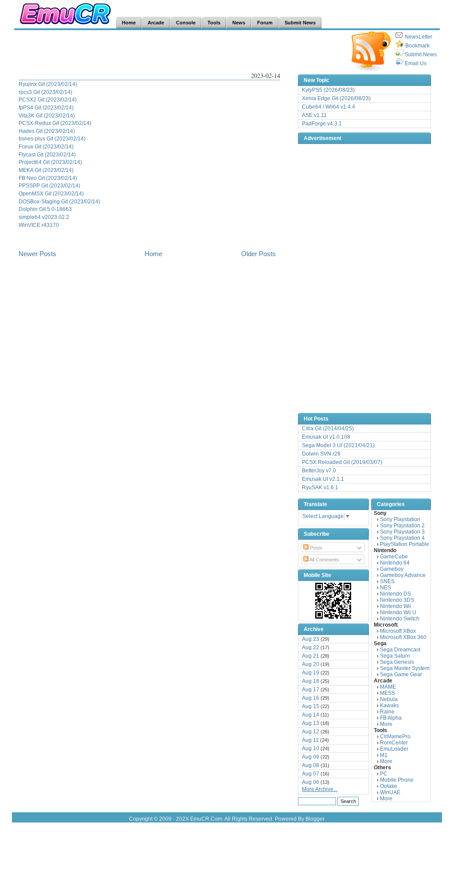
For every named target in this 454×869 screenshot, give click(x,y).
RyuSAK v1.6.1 (320, 487)
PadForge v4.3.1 (322, 124)
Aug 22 (310, 647)
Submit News (421, 54)
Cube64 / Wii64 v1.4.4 (328, 107)
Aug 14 (310, 715)
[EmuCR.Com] (333, 600)
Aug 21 (310, 656)
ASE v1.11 (314, 115)
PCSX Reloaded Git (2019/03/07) (342, 462)
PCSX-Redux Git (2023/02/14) (55, 123)
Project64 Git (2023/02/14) (50, 162)
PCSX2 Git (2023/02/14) (48, 99)
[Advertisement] (180, 51)
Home (153, 253)
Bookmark (417, 46)
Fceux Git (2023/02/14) (46, 146)
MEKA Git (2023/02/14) (46, 170)
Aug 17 (310, 689)
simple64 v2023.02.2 (44, 217)
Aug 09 (310, 757)
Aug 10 (310, 748)
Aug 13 (310, 723)
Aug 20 (310, 664)
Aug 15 (310, 706)
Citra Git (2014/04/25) (328, 428)
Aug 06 (310, 782)
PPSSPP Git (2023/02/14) (49, 185)
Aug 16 (310, 698)
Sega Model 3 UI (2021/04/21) (338, 445)
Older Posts (258, 253)
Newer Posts (37, 253)
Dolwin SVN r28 (321, 454)
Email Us (416, 63)
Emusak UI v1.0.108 (326, 437)
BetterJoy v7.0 (319, 471)
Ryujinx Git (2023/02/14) (48, 84)
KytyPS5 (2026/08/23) (328, 90)
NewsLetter (418, 37)
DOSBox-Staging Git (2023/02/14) (59, 201)
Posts (315, 547)
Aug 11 (310, 740)
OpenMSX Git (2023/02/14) (51, 193)
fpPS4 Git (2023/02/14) (46, 107)
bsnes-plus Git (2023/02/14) (52, 138)
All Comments (324, 559)
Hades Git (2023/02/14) (47, 131)
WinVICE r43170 (39, 225)
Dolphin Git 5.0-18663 (45, 209)
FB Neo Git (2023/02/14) (48, 178)
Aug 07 (310, 774)
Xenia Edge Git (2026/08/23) (336, 98)
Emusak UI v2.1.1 (323, 479)
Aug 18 (310, 681)
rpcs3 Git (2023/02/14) (45, 92)
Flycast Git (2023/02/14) (47, 154)
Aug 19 (310, 673)
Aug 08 (310, 765)
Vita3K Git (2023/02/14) (47, 115)
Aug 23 (310, 639)
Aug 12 (310, 732)
